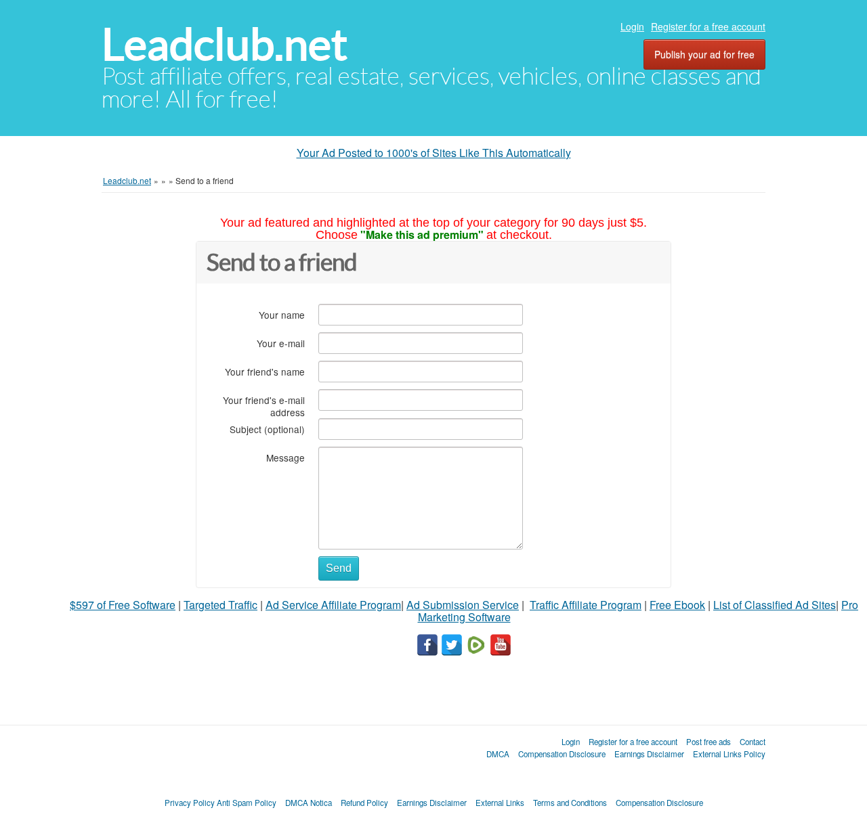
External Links (499, 802)
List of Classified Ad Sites (774, 604)
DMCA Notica (308, 802)
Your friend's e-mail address (264, 405)
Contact (752, 741)
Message (285, 457)
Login (632, 26)
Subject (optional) (267, 428)
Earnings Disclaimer (649, 753)
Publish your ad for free (704, 54)
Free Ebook (677, 604)
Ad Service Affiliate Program (333, 604)
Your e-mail (281, 342)
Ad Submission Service (462, 604)
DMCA (497, 753)
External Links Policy (729, 753)
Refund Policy (364, 802)
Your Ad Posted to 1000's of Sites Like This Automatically (434, 152)
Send (339, 568)
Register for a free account (708, 26)
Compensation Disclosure (562, 753)
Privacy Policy (190, 802)
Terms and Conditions (570, 802)
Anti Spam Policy (246, 802)
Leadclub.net (224, 44)
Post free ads (708, 741)
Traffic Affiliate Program (585, 604)
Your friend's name (265, 371)
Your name (282, 314)
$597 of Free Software (122, 604)
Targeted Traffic (220, 604)
